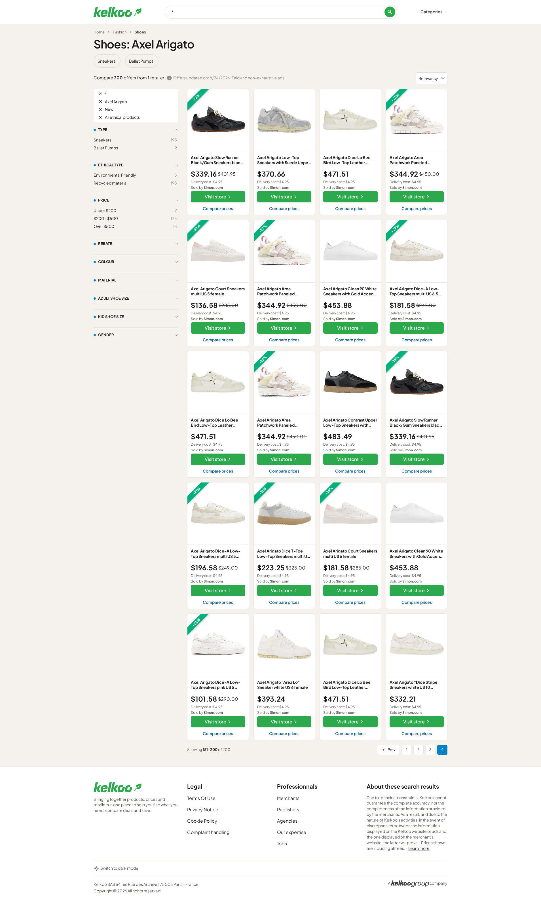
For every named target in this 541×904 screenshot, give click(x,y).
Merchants (288, 798)
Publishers (288, 809)
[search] (389, 12)
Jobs (282, 843)
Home (99, 32)
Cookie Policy (202, 821)
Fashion (119, 32)
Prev (392, 749)
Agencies (287, 821)
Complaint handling (208, 832)
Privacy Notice (202, 809)
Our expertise (291, 832)
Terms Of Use (201, 798)
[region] (270, 61)
